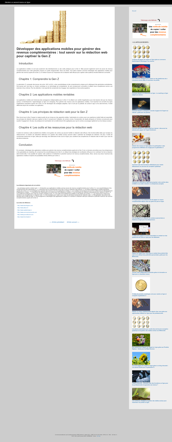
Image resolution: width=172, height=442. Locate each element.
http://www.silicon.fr (22, 208)
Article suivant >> (73, 222)
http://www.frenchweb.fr (24, 217)
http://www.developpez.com (25, 205)
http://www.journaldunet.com (25, 214)
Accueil (134, 11)
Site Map (98, 436)
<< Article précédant (57, 222)
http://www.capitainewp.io (24, 210)
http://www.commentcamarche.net (27, 212)
